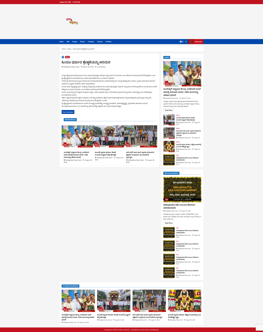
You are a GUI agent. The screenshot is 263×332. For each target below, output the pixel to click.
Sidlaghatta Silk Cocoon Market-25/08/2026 (169, 272)
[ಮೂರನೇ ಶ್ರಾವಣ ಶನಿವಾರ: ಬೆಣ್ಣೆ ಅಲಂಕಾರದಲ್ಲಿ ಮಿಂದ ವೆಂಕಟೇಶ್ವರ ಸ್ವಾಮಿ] (184, 301)
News (62, 41)
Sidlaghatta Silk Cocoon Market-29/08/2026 (169, 160)
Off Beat (108, 41)
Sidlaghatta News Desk (71, 67)
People (74, 41)
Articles (100, 41)
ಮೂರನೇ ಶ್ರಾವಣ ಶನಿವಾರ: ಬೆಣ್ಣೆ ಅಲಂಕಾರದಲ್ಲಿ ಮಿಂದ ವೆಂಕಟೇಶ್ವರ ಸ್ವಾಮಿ (169, 146)
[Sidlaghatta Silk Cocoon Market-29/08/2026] (182, 189)
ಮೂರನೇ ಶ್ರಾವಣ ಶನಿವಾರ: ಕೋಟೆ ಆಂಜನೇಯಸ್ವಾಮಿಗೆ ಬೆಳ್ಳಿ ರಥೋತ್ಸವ (169, 119)
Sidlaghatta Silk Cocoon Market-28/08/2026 (169, 232)
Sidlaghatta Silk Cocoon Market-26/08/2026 (169, 259)
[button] (186, 42)
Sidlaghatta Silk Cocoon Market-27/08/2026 (169, 245)
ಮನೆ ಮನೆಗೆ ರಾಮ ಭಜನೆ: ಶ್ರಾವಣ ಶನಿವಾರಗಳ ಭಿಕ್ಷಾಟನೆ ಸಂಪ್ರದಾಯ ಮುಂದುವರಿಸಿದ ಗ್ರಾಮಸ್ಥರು (140, 154)
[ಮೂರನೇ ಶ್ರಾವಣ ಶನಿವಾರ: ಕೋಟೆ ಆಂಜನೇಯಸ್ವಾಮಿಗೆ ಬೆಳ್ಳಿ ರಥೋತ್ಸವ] (109, 136)
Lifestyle (91, 41)
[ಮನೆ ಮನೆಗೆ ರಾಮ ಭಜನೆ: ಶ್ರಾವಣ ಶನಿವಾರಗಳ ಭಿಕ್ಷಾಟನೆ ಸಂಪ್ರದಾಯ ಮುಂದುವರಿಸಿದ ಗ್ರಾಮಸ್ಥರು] (140, 136)
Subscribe (198, 41)
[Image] (63, 57)
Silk (68, 41)
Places (82, 41)
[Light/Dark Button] (182, 42)
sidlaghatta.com (136, 330)
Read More (169, 110)
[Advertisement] (160, 21)
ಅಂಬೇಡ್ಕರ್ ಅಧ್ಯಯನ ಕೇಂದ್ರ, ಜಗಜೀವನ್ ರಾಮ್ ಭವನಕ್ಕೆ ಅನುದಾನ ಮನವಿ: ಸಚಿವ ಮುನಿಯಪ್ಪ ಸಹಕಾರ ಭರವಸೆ (76, 154)
